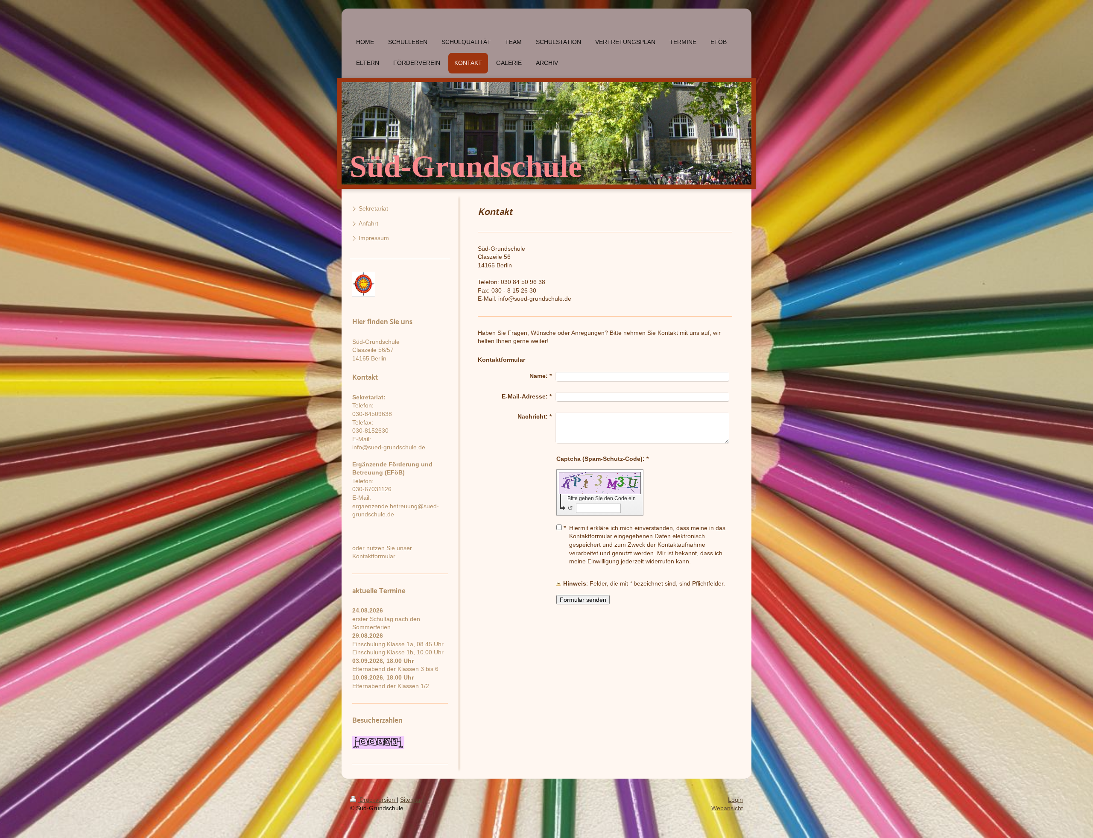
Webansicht (727, 808)
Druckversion (377, 799)
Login (735, 799)
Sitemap (411, 799)
